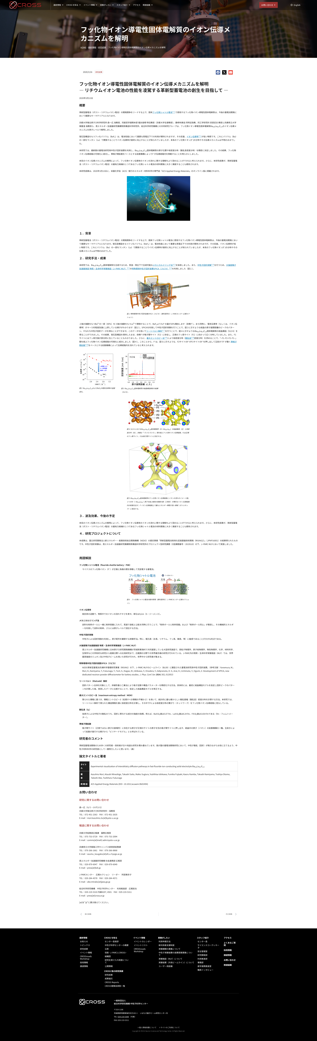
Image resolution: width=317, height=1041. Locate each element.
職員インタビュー (205, 969)
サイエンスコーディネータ (208, 946)
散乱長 (189, 338)
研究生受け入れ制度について (117, 961)
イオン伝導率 (194, 136)
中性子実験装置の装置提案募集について (175, 953)
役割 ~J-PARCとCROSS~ (116, 952)
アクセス (228, 937)
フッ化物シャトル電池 (163, 112)
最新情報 (92, 47)
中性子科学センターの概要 (117, 945)
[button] (58, 5)
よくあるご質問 (230, 944)
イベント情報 (86, 952)
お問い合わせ (230, 959)
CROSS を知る (110, 937)
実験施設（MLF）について (170, 958)
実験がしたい (164, 937)
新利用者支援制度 (166, 945)
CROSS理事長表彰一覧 (115, 985)
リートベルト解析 (155, 330)
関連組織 (228, 964)
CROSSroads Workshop (86, 957)
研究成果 (102, 47)
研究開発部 (202, 954)
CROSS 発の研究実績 (113, 971)
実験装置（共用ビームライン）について (176, 962)
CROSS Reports (112, 982)
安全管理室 (202, 951)
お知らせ (84, 941)
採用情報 (84, 962)
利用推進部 (202, 958)
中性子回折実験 (205, 264)
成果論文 (109, 978)
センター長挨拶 (112, 941)
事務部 (200, 962)
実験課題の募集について (169, 948)
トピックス (85, 945)
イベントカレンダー (143, 941)
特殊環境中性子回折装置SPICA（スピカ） (152, 268)
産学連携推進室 (204, 966)
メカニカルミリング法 (164, 264)
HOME (83, 47)
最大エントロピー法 (157, 338)
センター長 (202, 941)
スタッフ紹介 (203, 937)
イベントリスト (141, 945)
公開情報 (109, 966)
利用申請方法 (165, 941)
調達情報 (84, 966)
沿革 (107, 948)
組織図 (108, 956)
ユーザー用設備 (165, 966)
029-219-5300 (123, 1016)
